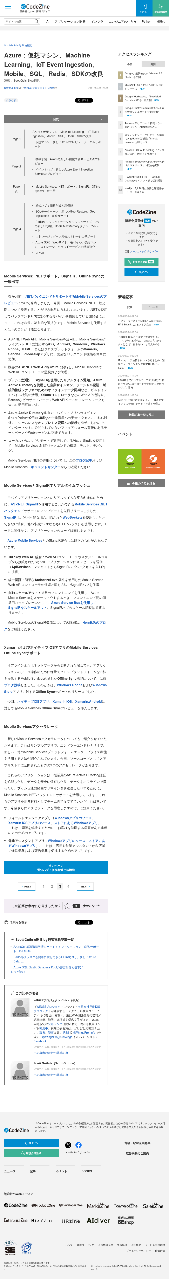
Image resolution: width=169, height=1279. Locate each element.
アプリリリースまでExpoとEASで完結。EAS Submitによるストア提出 (140, 322)
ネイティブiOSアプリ (33, 701)
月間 (153, 64)
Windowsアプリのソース (73, 817)
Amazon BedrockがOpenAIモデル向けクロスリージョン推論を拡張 (145, 163)
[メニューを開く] (8, 8)
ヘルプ (69, 1244)
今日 (129, 64)
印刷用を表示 (18, 922)
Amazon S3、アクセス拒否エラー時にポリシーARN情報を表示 (143, 125)
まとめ (39, 252)
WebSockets (72, 517)
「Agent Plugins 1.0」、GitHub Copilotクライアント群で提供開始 (143, 178)
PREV (27, 886)
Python (146, 21)
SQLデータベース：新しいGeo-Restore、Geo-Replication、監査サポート (65, 213)
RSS (66, 1032)
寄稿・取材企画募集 (137, 1143)
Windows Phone (69, 685)
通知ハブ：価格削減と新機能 (54, 205)
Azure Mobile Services (24, 540)
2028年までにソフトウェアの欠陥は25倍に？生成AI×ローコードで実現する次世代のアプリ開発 (141, 383)
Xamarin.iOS (62, 701)
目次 (56, 119)
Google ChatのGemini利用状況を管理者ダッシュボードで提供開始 (144, 109)
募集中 (43, 1028)
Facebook (40, 1041)
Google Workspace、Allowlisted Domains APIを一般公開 (143, 98)
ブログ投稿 (12, 685)
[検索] (36, 21)
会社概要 (136, 1244)
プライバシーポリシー (138, 1250)
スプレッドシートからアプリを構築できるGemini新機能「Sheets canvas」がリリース (144, 138)
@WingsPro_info (84, 1032)
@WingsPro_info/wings (57, 1037)
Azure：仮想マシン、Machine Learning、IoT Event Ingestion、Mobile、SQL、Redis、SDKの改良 (65, 134)
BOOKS (86, 1171)
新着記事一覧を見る (142, 415)
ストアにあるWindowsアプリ (76, 822)
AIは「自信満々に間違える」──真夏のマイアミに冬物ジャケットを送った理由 (141, 401)
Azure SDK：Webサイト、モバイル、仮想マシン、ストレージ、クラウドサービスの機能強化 (65, 244)
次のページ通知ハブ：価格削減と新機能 (56, 867)
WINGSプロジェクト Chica (39, 87)
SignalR (10, 517)
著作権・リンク (85, 1244)
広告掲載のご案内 (137, 1153)
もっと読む (18, 971)
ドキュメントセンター (44, 466)
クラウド (11, 100)
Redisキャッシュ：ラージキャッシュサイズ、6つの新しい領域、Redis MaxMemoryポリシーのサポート (67, 226)
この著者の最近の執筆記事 (51, 1053)
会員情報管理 (105, 1244)
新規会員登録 (143, 262)
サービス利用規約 (155, 1244)
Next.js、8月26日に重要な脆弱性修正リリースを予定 (144, 190)
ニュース (153, 307)
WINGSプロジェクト (49, 1006)
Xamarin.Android (88, 701)
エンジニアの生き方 (122, 21)
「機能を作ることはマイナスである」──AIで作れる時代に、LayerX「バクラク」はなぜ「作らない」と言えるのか (140, 340)
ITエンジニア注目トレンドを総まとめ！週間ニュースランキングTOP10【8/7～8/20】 (141, 363)
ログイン (144, 272)
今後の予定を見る (143, 483)
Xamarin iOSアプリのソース (29, 822)
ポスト (85, 100)
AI (47, 21)
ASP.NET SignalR (24, 504)
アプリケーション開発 (70, 21)
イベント (61, 1171)
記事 (51, 1032)
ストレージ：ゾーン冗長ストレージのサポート (65, 236)
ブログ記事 (84, 460)
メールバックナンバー (144, 251)
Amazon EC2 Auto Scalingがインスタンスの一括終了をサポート (144, 151)
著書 (42, 1032)
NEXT (84, 886)
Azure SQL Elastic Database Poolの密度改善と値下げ (48, 967)
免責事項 (122, 1244)
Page (16, 139)
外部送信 (160, 1250)
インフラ (97, 21)
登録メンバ (55, 1024)
